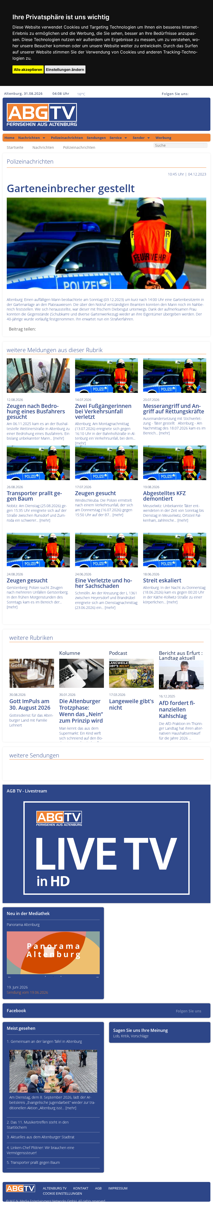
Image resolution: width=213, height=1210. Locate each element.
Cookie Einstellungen (62, 1193)
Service (116, 137)
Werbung (163, 137)
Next (97, 976)
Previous (9, 976)
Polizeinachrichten (67, 137)
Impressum (118, 1188)
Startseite (15, 147)
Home (9, 137)
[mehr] (58, 438)
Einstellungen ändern (65, 69)
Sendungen (96, 137)
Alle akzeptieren (28, 69)
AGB (98, 1188)
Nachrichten (29, 137)
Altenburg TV (54, 1188)
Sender (139, 137)
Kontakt (80, 1188)
